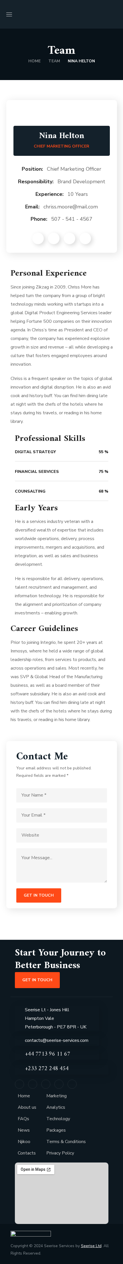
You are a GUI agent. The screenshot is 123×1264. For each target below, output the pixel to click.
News (24, 1130)
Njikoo (24, 1141)
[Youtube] (72, 1084)
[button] (114, 14)
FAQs (23, 1119)
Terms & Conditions (66, 1141)
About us (27, 1107)
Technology (58, 1119)
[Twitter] (32, 1084)
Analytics (55, 1107)
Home (34, 61)
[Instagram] (59, 1084)
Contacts (27, 1153)
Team (54, 61)
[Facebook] (19, 1084)
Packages (56, 1130)
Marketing (56, 1096)
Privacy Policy (60, 1153)
